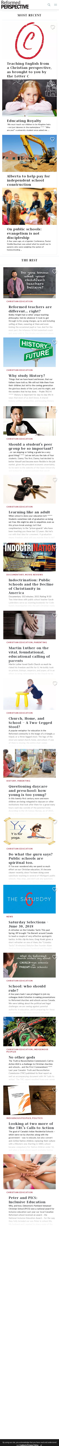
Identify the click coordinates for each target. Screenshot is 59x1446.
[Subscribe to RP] (52, 27)
